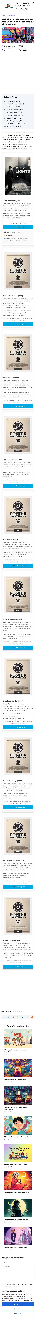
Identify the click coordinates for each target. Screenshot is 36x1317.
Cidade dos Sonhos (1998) (15, 104)
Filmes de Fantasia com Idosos (15, 1079)
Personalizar (18, 1309)
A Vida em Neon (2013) (14, 112)
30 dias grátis (20, 227)
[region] (18, 1302)
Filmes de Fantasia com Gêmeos (15, 1247)
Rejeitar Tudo (18, 1313)
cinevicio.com (22, 3)
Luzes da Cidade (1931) (14, 101)
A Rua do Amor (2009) (14, 126)
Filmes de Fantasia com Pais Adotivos (17, 1137)
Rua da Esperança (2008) (15, 121)
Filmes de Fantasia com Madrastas (16, 1220)
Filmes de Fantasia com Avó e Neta (16, 1192)
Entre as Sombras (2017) (15, 115)
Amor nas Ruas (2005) (14, 107)
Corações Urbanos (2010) (15, 109)
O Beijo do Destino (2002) (15, 118)
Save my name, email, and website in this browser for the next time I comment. (18, 1285)
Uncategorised (8, 39)
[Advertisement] (18, 74)
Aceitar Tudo (18, 1304)
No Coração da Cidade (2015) (16, 123)
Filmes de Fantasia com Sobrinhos (16, 1164)
